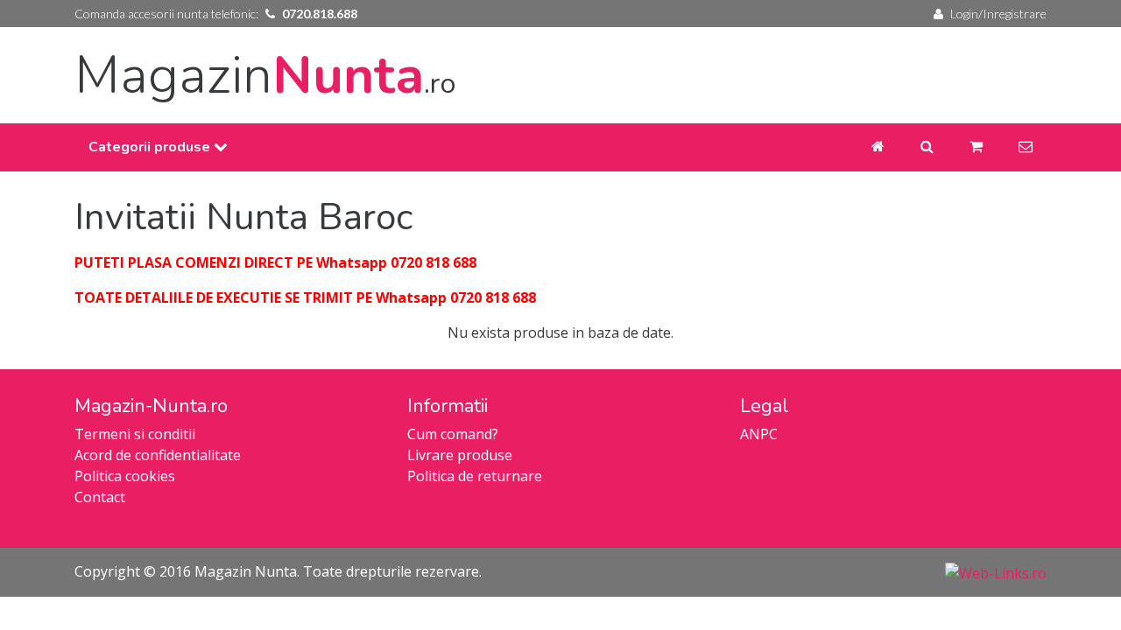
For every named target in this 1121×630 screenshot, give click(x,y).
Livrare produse (459, 455)
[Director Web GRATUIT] (996, 571)
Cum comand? (452, 434)
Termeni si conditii (134, 434)
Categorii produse (151, 147)
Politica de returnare (474, 476)
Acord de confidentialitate (157, 455)
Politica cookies (124, 476)
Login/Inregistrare (998, 13)
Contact (99, 497)
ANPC (759, 434)
